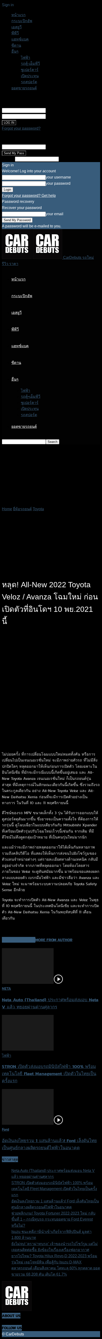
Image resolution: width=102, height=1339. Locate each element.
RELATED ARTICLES (18, 940)
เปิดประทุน (30, 76)
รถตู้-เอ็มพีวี (30, 63)
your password (58, 116)
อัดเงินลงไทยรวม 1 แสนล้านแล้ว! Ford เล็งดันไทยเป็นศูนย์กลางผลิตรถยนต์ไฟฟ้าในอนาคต (49, 1144)
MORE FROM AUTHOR (53, 940)
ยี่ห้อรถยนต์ (22, 509)
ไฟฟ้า (25, 58)
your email (54, 147)
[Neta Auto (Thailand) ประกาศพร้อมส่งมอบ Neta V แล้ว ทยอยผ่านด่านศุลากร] (32, 983)
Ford (5, 1129)
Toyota (38, 509)
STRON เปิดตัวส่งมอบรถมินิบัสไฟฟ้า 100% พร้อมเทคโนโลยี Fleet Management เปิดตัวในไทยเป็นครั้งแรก (49, 1073)
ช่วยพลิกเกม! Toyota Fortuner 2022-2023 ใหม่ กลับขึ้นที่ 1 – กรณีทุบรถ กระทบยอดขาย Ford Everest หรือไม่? (53, 1219)
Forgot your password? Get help (29, 196)
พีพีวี (15, 33)
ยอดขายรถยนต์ (24, 88)
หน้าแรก (18, 15)
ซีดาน (16, 45)
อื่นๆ (15, 51)
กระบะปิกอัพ (21, 21)
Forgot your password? (21, 128)
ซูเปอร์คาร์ (29, 70)
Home (7, 509)
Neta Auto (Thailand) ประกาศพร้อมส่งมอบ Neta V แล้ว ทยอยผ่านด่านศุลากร (50, 1003)
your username (58, 110)
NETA (6, 988)
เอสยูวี (16, 27)
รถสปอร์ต (29, 82)
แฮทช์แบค (20, 39)
